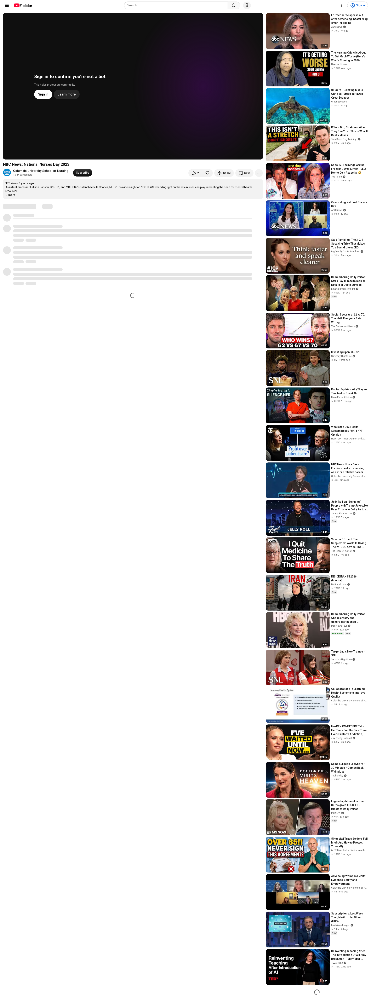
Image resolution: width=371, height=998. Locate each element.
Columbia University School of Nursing (40, 171)
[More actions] (259, 173)
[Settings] (342, 5)
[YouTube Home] (23, 5)
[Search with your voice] (247, 5)
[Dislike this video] (207, 173)
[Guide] (7, 5)
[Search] (234, 5)
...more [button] (10, 194)
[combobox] (177, 5)
